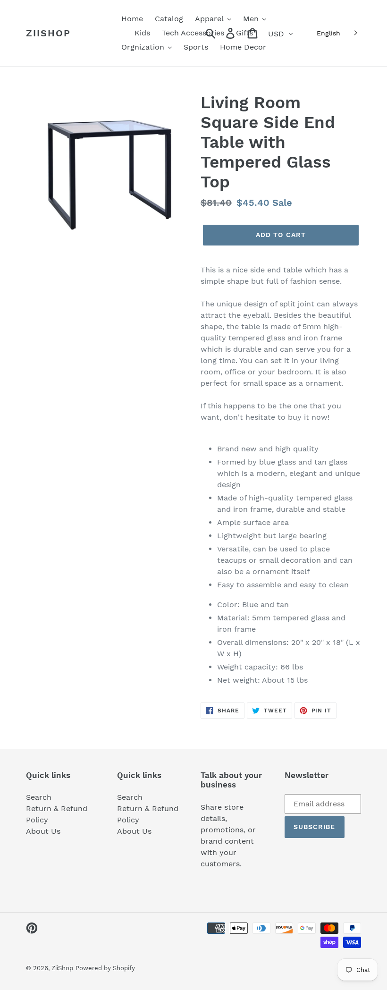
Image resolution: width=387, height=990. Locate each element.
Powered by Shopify (105, 968)
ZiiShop (48, 33)
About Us (43, 831)
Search (38, 797)
